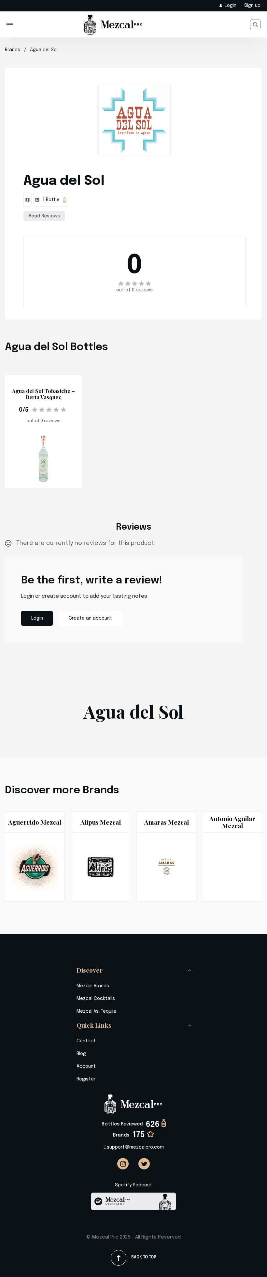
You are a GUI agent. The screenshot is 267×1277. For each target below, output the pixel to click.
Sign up (252, 5)
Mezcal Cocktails (96, 998)
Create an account (90, 618)
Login (230, 5)
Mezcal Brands (93, 986)
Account (86, 1066)
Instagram (123, 1163)
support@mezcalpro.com (134, 1147)
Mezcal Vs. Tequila (96, 1011)
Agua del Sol (44, 50)
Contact (86, 1041)
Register (86, 1079)
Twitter (144, 1163)
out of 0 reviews (134, 290)
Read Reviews (44, 216)
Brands (12, 50)
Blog (81, 1053)
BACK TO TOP (143, 1257)
